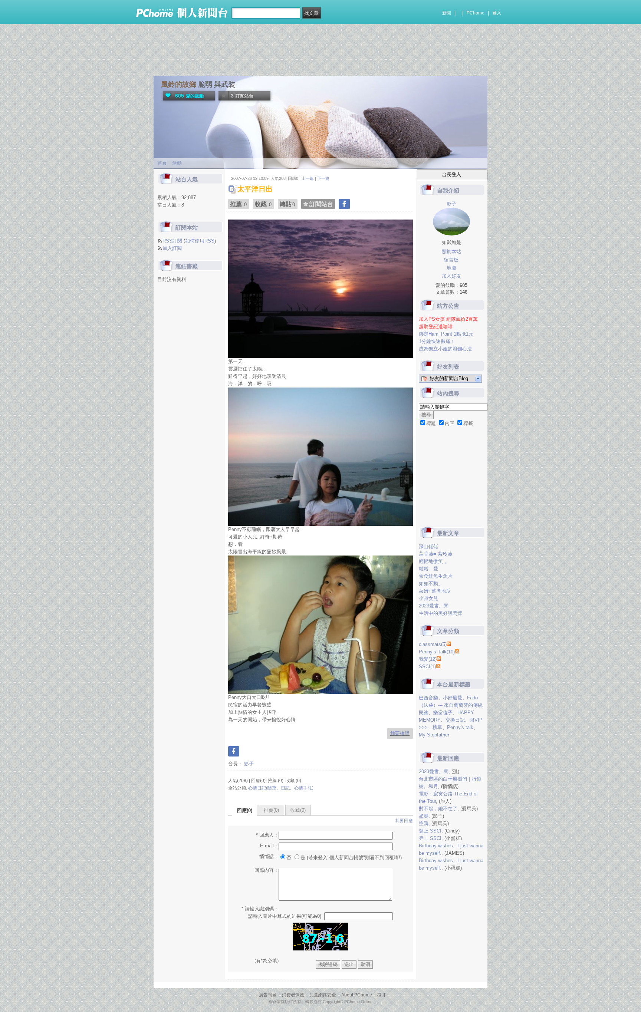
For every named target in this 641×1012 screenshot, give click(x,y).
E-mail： (269, 845)
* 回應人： (267, 835)
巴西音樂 (428, 698)
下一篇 (323, 178)
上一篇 (308, 178)
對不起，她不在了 (438, 808)
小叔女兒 (428, 598)
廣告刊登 (268, 995)
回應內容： (266, 870)
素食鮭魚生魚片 (436, 576)
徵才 (381, 995)
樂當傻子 (443, 712)
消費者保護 (293, 995)
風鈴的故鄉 (178, 84)
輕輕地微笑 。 (434, 561)
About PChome (356, 995)
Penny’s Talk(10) (437, 652)
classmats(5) (433, 644)
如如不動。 (431, 583)
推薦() (271, 810)
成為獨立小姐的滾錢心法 (445, 349)
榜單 (437, 727)
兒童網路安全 (322, 995)
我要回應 (404, 820)
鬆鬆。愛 (428, 568)
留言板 (451, 260)
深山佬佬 (428, 546)
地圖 (451, 268)
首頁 (162, 163)
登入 (496, 13)
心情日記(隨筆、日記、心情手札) (280, 788)
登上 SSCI (430, 831)
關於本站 (451, 251)
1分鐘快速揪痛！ (437, 341)
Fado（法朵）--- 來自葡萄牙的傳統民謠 (451, 705)
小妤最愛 (452, 698)
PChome (475, 13)
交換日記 (455, 720)
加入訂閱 (172, 248)
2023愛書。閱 (433, 606)
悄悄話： (269, 856)
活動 (177, 163)
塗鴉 (423, 816)
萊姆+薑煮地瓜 (435, 591)
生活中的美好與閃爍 (440, 613)
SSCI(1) (427, 666)
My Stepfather (434, 735)
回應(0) (244, 810)
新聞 (446, 13)
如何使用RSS (199, 241)
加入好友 (451, 276)
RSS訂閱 (172, 241)
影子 (248, 764)
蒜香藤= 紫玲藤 (435, 554)
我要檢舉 (400, 733)
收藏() (298, 810)
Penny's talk (460, 727)
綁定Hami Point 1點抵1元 (446, 334)
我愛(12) (428, 659)
